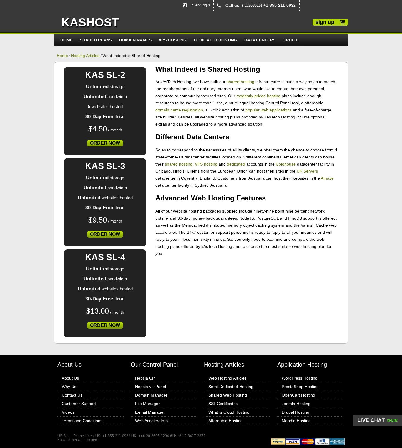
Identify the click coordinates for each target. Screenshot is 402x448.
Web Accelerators (151, 420)
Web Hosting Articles (227, 378)
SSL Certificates (223, 403)
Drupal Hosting (295, 412)
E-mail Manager (150, 412)
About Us (70, 378)
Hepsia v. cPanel (150, 386)
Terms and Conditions (82, 420)
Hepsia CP (145, 378)
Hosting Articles (85, 55)
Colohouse (286, 164)
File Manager (147, 403)
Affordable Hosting (225, 420)
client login (201, 5)
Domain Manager (151, 395)
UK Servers (307, 171)
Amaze (327, 178)
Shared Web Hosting (227, 395)
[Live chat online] (377, 420)
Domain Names (135, 40)
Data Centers (259, 40)
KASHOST (90, 22)
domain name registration (179, 110)
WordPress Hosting (300, 378)
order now (105, 143)
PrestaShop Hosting (300, 386)
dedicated (236, 164)
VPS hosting (206, 164)
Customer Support (79, 403)
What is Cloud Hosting (229, 412)
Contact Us (72, 395)
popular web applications (268, 110)
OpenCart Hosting (298, 395)
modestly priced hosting (258, 95)
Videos (68, 412)
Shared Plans (96, 40)
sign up (324, 22)
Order (290, 40)
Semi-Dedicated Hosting (230, 386)
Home (66, 40)
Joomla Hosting (296, 403)
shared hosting (240, 81)
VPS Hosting (173, 40)
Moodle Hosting (296, 420)
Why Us (69, 386)
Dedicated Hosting (215, 40)
